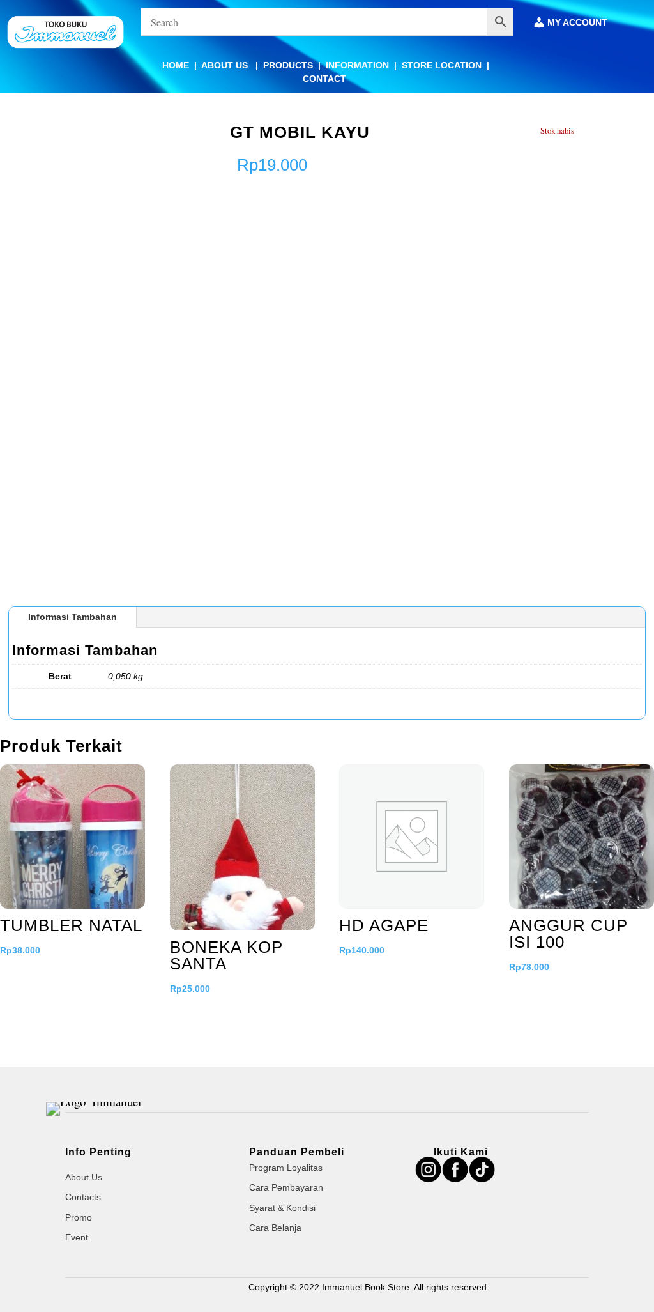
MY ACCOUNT (577, 22)
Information (357, 65)
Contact (324, 78)
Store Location (442, 65)
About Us (225, 65)
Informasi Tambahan (72, 617)
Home (175, 65)
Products (288, 65)
